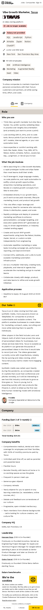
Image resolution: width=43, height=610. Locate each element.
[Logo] (7, 2)
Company (28, 103)
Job (16, 103)
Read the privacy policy (9, 600)
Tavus (34, 12)
